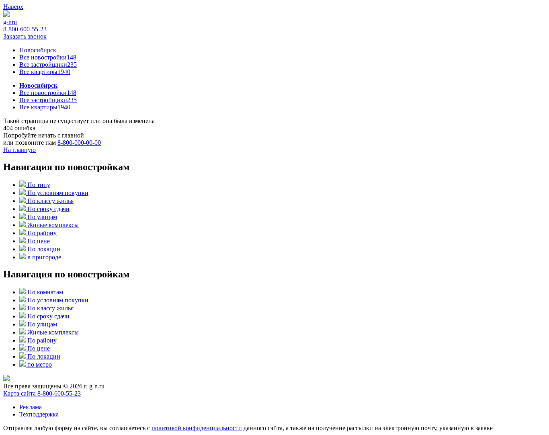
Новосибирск (37, 50)
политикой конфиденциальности (197, 428)
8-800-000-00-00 (79, 142)
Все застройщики (48, 64)
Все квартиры (44, 71)
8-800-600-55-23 (25, 29)
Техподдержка (39, 414)
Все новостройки (47, 57)
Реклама (30, 407)
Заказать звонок (25, 36)
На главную (19, 149)
